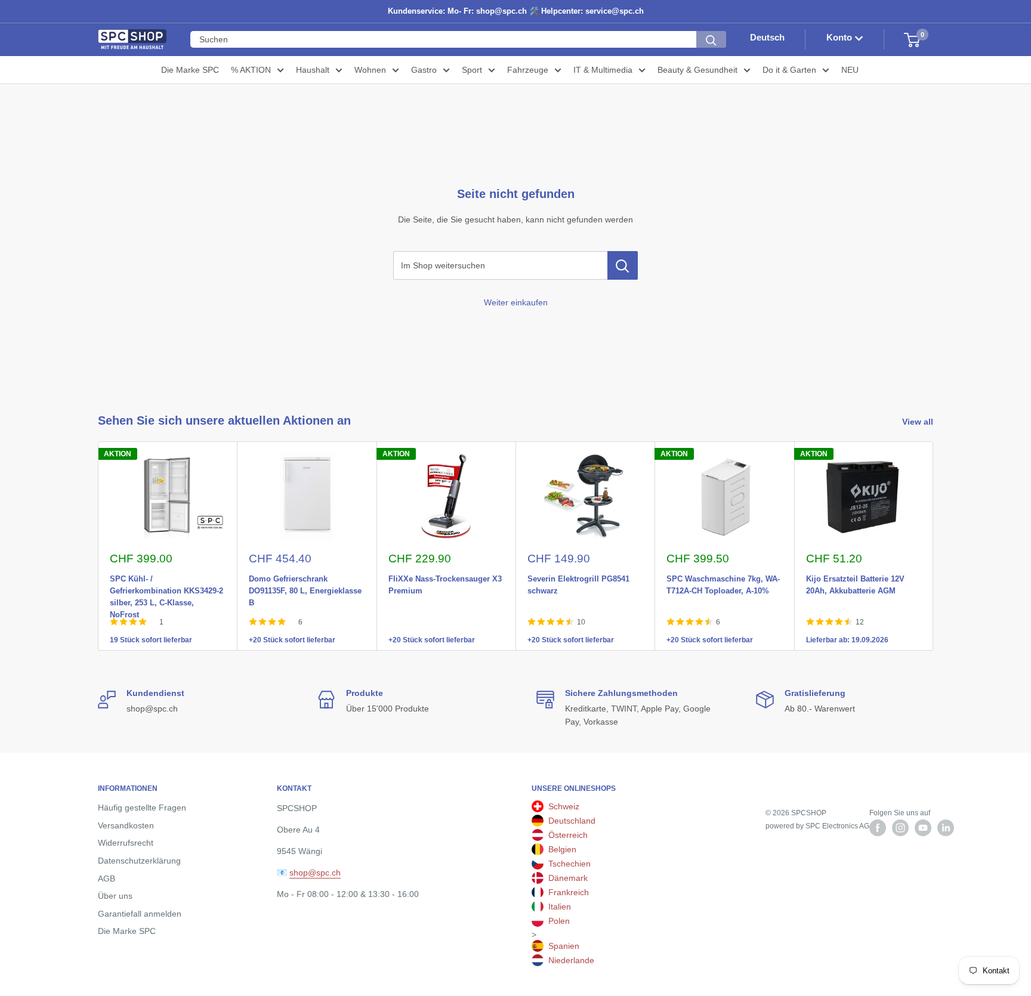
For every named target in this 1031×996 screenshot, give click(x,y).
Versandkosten (126, 825)
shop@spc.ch (315, 872)
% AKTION (251, 70)
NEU (850, 70)
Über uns (115, 896)
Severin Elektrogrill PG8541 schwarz (578, 576)
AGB (106, 878)
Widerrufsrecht (125, 842)
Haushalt (312, 70)
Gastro (424, 70)
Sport (472, 70)
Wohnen (370, 70)
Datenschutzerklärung (139, 860)
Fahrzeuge (527, 70)
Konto (840, 38)
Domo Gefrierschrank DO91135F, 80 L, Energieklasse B (305, 576)
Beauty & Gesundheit (697, 70)
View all (919, 421)
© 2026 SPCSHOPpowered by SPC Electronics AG (817, 819)
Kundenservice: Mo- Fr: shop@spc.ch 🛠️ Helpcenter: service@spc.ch (516, 11)
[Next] (933, 546)
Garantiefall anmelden (139, 913)
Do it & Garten (789, 70)
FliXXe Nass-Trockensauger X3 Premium (445, 576)
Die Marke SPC (190, 70)
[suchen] (711, 40)
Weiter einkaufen (516, 302)
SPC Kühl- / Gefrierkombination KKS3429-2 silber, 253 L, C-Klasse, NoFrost (166, 576)
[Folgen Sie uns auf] (877, 827)
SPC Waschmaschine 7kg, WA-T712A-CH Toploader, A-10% (723, 576)
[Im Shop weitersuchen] (622, 265)
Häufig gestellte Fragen (142, 807)
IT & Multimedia (602, 70)
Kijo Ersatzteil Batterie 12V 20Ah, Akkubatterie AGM (855, 576)
